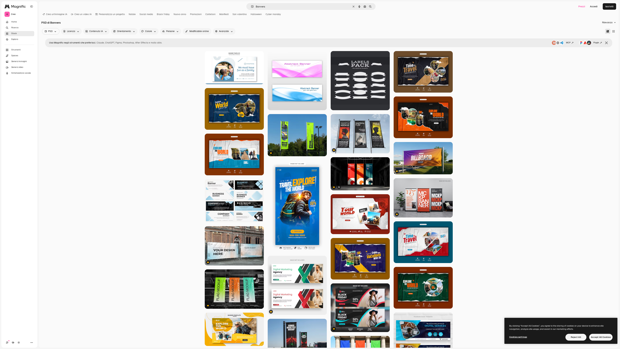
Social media (146, 14)
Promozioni (196, 14)
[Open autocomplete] (251, 6)
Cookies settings (518, 337)
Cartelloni (210, 14)
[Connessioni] (7, 342)
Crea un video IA (83, 14)
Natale (132, 14)
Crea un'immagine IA (56, 14)
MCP (568, 42)
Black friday (163, 14)
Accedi (594, 6)
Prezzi (581, 6)
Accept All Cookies (601, 337)
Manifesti (224, 14)
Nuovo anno (180, 14)
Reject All (576, 337)
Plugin (596, 42)
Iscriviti (609, 6)
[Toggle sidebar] (31, 6)
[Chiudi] (606, 43)
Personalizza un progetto (112, 14)
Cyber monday (273, 14)
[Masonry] (607, 31)
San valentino (239, 14)
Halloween (256, 14)
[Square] (613, 31)
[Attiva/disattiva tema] (18, 342)
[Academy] (13, 342)
